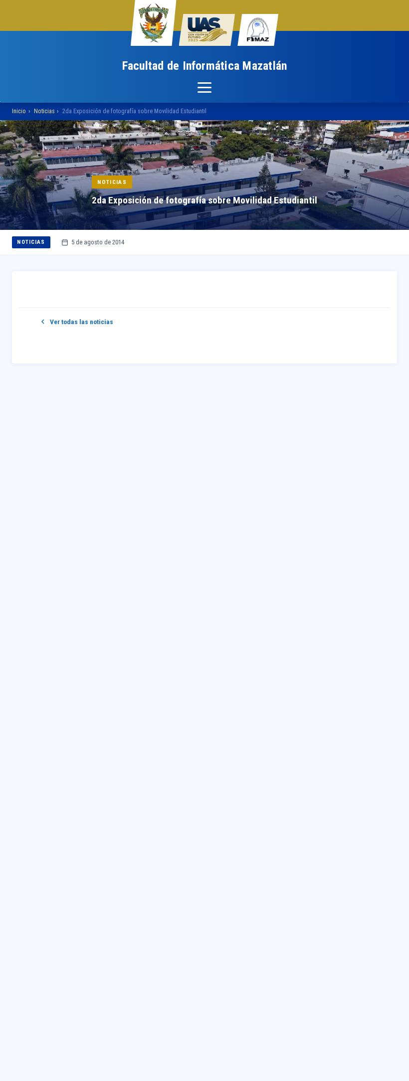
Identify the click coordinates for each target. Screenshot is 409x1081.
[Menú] (204, 87)
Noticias (44, 111)
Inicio (19, 111)
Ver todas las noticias (81, 322)
